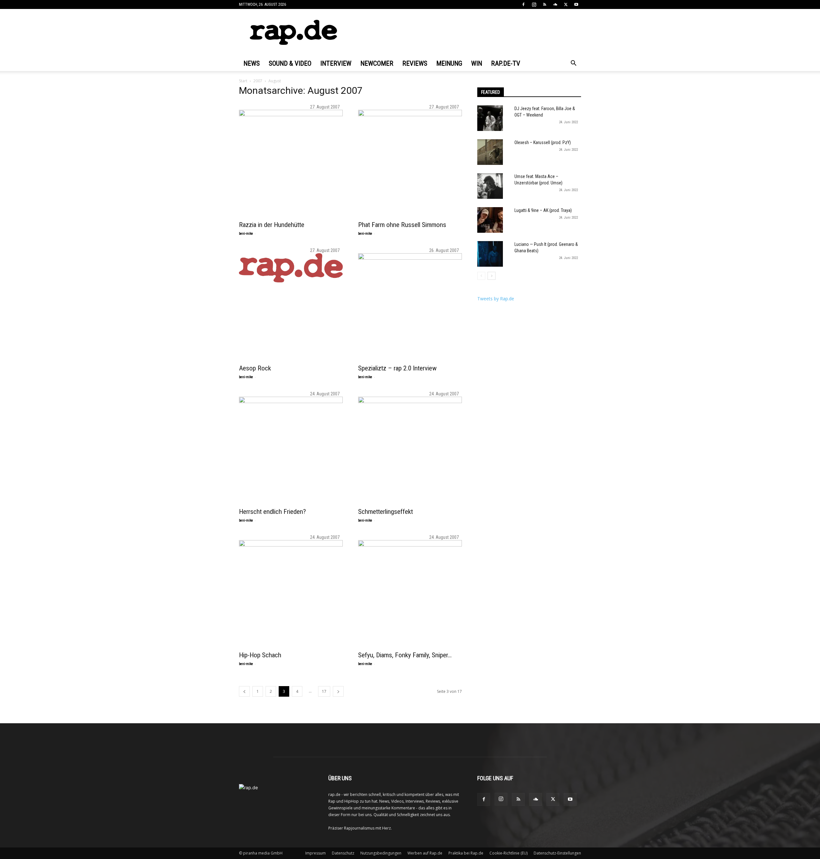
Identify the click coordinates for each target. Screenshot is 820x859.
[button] (573, 64)
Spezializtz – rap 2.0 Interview (397, 368)
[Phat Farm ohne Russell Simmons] (410, 162)
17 (324, 691)
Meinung (449, 63)
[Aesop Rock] (291, 267)
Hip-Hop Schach (260, 655)
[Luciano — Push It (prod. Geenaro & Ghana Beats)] (490, 254)
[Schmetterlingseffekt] (410, 448)
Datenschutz (343, 853)
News (251, 63)
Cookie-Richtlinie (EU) (508, 853)
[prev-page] (244, 691)
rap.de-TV (505, 63)
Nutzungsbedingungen (380, 853)
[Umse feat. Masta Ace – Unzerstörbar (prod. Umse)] (490, 186)
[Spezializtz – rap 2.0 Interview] (410, 305)
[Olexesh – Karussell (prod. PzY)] (490, 152)
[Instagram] (534, 4)
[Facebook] (523, 4)
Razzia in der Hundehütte (271, 225)
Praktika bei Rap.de (465, 853)
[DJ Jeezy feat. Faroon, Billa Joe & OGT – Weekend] (490, 118)
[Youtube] (576, 4)
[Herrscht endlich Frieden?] (291, 448)
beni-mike (246, 233)
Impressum (315, 853)
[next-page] (338, 691)
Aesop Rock (255, 368)
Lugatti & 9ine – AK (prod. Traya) (543, 210)
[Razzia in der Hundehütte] (291, 162)
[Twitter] (565, 4)
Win (476, 63)
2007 (257, 81)
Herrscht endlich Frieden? (272, 511)
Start (243, 81)
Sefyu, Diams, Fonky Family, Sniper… (405, 655)
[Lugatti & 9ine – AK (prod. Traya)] (490, 220)
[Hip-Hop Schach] (291, 592)
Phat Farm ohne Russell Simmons (402, 225)
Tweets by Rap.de (495, 299)
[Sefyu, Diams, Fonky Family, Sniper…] (410, 592)
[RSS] (544, 4)
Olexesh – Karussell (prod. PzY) (542, 142)
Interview (335, 63)
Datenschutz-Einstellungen (557, 853)
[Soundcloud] (555, 4)
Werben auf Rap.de (424, 853)
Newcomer (376, 63)
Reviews (414, 63)
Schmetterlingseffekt (385, 511)
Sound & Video (290, 63)
